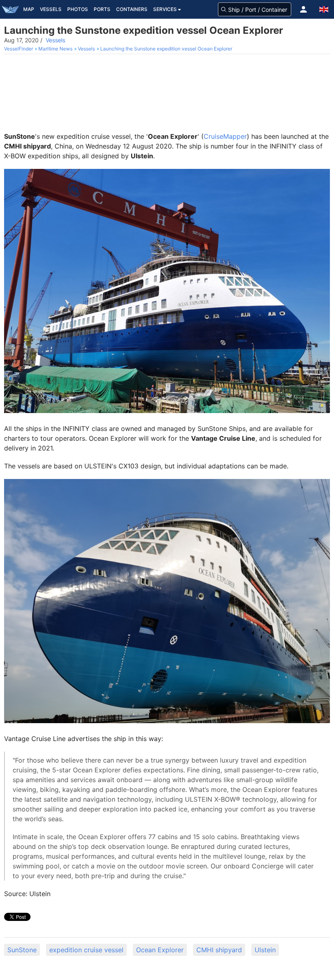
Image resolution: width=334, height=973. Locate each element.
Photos (77, 9)
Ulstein (265, 950)
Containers (131, 9)
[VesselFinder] (10, 9)
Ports (102, 9)
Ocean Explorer (160, 950)
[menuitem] (19, 49)
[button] (303, 9)
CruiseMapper (225, 136)
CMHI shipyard (219, 950)
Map (28, 9)
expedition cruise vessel (86, 950)
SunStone (22, 950)
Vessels (51, 9)
